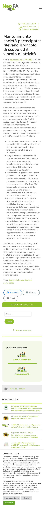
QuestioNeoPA (22, 374)
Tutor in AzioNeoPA (22, 359)
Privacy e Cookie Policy (18, 485)
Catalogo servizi (17, 388)
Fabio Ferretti (29, 26)
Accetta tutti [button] (9, 503)
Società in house (16, 280)
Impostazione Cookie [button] (11, 498)
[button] (40, 8)
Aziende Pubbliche (30, 29)
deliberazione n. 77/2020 (21, 59)
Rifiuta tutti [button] (26, 498)
